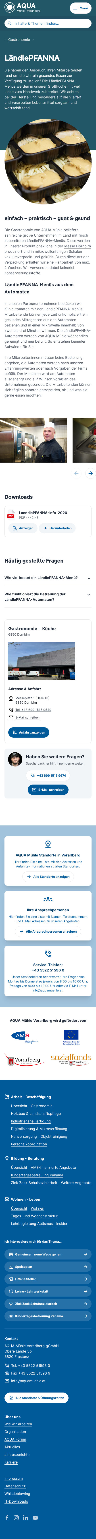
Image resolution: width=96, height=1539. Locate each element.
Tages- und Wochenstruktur (34, 1216)
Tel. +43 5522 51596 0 (30, 1365)
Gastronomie (19, 39)
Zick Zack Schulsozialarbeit (34, 1182)
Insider (61, 1223)
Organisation (15, 1431)
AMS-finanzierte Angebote (53, 1167)
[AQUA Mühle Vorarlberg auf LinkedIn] (28, 1518)
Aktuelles (12, 1447)
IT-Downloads (16, 1501)
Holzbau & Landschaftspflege (36, 1113)
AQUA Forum (15, 1439)
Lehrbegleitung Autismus (32, 1223)
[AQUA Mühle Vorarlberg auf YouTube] (37, 1518)
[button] (90, 473)
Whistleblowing (17, 1493)
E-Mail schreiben (27, 717)
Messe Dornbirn (77, 246)
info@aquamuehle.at (48, 990)
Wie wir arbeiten (18, 1424)
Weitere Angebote (76, 1182)
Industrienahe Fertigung (31, 1121)
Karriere (11, 1462)
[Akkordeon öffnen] (48, 577)
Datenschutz (15, 1486)
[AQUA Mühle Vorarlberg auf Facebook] (9, 1518)
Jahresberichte (16, 1454)
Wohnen (37, 1208)
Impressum (13, 1478)
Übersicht (19, 1106)
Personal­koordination (29, 1144)
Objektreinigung (53, 1136)
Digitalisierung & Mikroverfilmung (39, 1129)
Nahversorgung (24, 1136)
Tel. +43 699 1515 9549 (33, 710)
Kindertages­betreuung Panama (37, 1175)
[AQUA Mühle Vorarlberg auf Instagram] (18, 1518)
